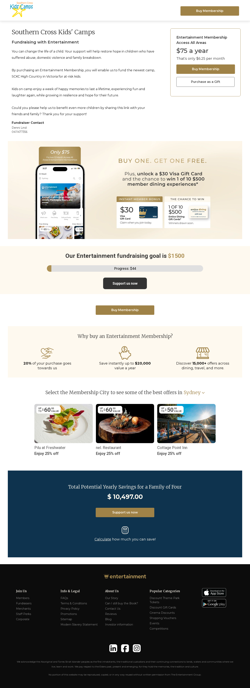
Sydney (192, 393)
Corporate (22, 619)
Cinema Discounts (162, 613)
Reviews (111, 614)
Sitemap (66, 619)
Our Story (111, 598)
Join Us (21, 591)
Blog (108, 619)
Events (154, 623)
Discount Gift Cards (163, 607)
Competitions (159, 628)
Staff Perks (23, 614)
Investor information (119, 624)
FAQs (64, 598)
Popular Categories (165, 591)
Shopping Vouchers (163, 618)
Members (22, 598)
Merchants (23, 608)
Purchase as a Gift (205, 82)
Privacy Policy (70, 608)
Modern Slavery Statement (79, 624)
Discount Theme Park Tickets (164, 600)
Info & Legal (70, 591)
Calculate (103, 539)
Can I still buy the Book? (121, 603)
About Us (112, 591)
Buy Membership (209, 11)
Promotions (69, 614)
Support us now (125, 283)
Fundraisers (23, 603)
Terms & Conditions (74, 603)
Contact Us (112, 608)
